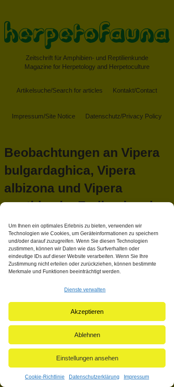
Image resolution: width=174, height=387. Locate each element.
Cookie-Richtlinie (45, 377)
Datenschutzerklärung (94, 377)
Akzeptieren (87, 311)
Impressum (136, 377)
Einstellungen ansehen (87, 358)
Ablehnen (87, 334)
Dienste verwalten (85, 290)
